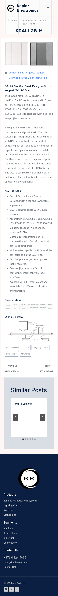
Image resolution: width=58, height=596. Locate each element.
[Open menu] (48, 8)
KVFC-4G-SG (23, 404)
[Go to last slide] (15, 417)
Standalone (10, 514)
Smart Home (11, 533)
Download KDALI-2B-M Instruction (28, 77)
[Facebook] (6, 589)
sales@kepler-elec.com (16, 562)
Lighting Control (40, 347)
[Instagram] (17, 589)
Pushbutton (12, 354)
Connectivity (10, 542)
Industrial (9, 538)
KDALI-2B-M (12, 347)
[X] (11, 589)
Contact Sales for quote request (26, 72)
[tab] (23, 439)
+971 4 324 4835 (15, 557)
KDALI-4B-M (12, 369)
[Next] (42, 417)
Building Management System (20, 500)
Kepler (25, 347)
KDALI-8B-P (46, 369)
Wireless (8, 510)
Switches (25, 354)
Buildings (8, 528)
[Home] (9, 20)
